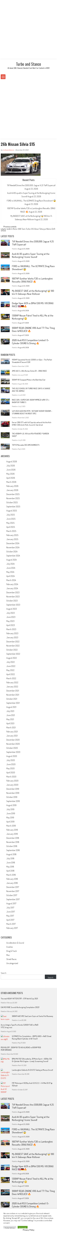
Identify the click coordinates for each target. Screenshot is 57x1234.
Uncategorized (12, 963)
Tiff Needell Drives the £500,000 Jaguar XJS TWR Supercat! (31, 185)
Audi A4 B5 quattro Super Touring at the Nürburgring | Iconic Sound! (30, 255)
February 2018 (12, 879)
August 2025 (11, 510)
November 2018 (12, 842)
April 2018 (10, 870)
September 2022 (13, 654)
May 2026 (10, 473)
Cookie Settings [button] (10, 1228)
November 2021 (12, 694)
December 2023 (12, 592)
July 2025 (10, 514)
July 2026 (10, 465)
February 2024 (12, 584)
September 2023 (13, 604)
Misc (8, 955)
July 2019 (10, 809)
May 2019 (10, 817)
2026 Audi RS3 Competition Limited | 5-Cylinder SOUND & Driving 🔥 (30, 342)
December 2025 (12, 494)
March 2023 (11, 629)
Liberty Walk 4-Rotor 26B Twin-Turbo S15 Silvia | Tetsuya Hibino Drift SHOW (28, 230)
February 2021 (12, 731)
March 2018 (11, 874)
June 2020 (11, 764)
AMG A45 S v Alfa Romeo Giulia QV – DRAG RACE (29, 371)
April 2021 (10, 723)
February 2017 (12, 928)
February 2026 (12, 486)
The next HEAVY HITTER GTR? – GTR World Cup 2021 (19, 998)
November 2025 (13, 498)
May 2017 (10, 915)
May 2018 (10, 866)
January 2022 (12, 686)
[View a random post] (51, 76)
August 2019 (11, 805)
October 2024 (11, 551)
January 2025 (12, 539)
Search (3, 973)
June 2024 (10, 568)
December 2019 (12, 789)
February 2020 (12, 780)
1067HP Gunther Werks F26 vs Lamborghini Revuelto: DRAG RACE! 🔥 (32, 280)
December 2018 (12, 838)
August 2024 (11, 559)
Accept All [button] (22, 1228)
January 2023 (12, 637)
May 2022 (10, 670)
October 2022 (12, 649)
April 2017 (10, 920)
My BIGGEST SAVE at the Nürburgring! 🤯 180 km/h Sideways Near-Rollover (33, 292)
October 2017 (11, 895)
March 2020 (11, 776)
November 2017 (12, 891)
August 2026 (11, 461)
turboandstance (8, 150)
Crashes (9, 947)
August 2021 (11, 707)
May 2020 (10, 768)
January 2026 (12, 490)
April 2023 (10, 625)
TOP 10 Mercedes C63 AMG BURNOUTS (26, 445)
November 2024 (12, 547)
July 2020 (10, 760)
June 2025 (10, 518)
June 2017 (10, 911)
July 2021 (10, 711)
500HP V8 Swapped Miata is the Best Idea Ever (28, 380)
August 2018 (11, 854)
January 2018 (12, 883)
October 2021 (11, 699)
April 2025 (10, 527)
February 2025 (12, 535)
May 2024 (10, 572)
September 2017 (13, 899)
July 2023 (10, 613)
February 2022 (12, 682)
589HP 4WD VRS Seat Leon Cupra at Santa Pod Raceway (32, 1016)
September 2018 (13, 850)
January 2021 (12, 735)
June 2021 (10, 715)
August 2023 (11, 608)
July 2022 (10, 662)
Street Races (11, 959)
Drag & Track (11, 951)
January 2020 (12, 784)
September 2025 (13, 506)
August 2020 (11, 756)
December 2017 (12, 887)
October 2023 (12, 600)
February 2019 (12, 829)
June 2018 (10, 862)
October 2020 (12, 748)
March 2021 (11, 727)
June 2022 (10, 666)
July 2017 (10, 907)
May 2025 (10, 523)
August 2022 (11, 658)
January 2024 (12, 588)
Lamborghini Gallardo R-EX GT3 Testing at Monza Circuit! (32, 1070)
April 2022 (10, 674)
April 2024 (10, 576)
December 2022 (12, 641)
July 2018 (10, 858)
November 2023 (13, 596)
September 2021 (13, 703)
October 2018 (11, 846)
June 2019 (10, 813)
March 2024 (11, 580)
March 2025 (11, 531)
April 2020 (10, 772)
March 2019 (11, 825)
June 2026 (11, 469)
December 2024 (12, 543)
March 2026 (11, 482)
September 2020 (13, 752)
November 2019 (12, 793)
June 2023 (10, 617)
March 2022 (11, 678)
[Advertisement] (28, 29)
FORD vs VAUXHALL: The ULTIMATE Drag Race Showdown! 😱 (31, 200)
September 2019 (13, 801)
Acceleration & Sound (15, 942)
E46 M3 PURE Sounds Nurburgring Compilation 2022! (20, 1007)
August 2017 (11, 903)
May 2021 (10, 719)
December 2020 (13, 739)
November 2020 (13, 744)
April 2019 (10, 821)
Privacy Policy (28, 1230)
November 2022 (13, 645)
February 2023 (12, 633)
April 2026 (10, 478)
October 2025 (12, 502)
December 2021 (12, 690)
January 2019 (12, 834)
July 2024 (10, 563)
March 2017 (11, 924)
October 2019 (11, 797)
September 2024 (13, 555)
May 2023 (10, 621)
